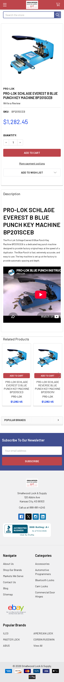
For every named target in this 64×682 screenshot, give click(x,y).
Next (59, 375)
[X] (28, 517)
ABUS (6, 645)
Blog (5, 588)
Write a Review (11, 103)
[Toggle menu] (4, 4)
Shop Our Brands (12, 569)
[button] (32, 172)
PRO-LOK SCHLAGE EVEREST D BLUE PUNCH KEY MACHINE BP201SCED (16, 387)
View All (37, 645)
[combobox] (32, 14)
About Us (8, 563)
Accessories (42, 563)
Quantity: (10, 135)
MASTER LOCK (11, 639)
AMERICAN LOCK (43, 633)
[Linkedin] (43, 517)
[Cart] (59, 5)
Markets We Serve (13, 576)
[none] (32, 54)
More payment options (32, 163)
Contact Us (9, 582)
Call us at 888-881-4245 (32, 507)
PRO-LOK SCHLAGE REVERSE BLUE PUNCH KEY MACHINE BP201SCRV (47, 387)
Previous (4, 375)
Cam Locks (41, 586)
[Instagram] (36, 517)
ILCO (5, 633)
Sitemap (8, 594)
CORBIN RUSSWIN (43, 639)
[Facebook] (21, 517)
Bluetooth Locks (44, 580)
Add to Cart (16, 375)
